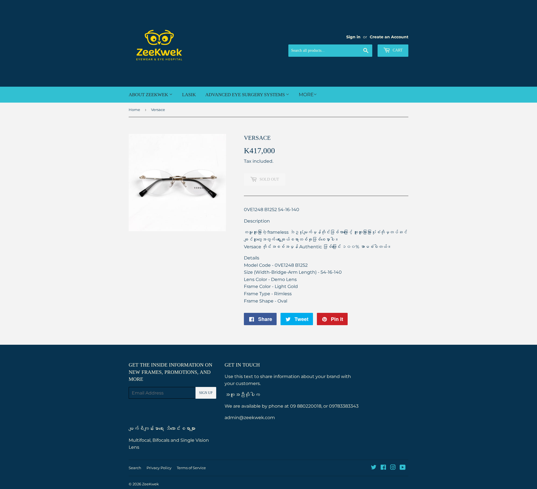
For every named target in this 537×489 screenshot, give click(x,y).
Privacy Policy (159, 468)
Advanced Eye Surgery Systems (245, 94)
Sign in (353, 37)
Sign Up (206, 393)
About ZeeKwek (149, 94)
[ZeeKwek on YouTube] (403, 468)
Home (134, 109)
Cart (397, 50)
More (306, 94)
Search (135, 468)
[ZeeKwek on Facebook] (383, 468)
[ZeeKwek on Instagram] (393, 468)
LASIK (189, 94)
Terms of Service (191, 468)
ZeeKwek (150, 484)
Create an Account (389, 37)
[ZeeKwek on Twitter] (373, 468)
